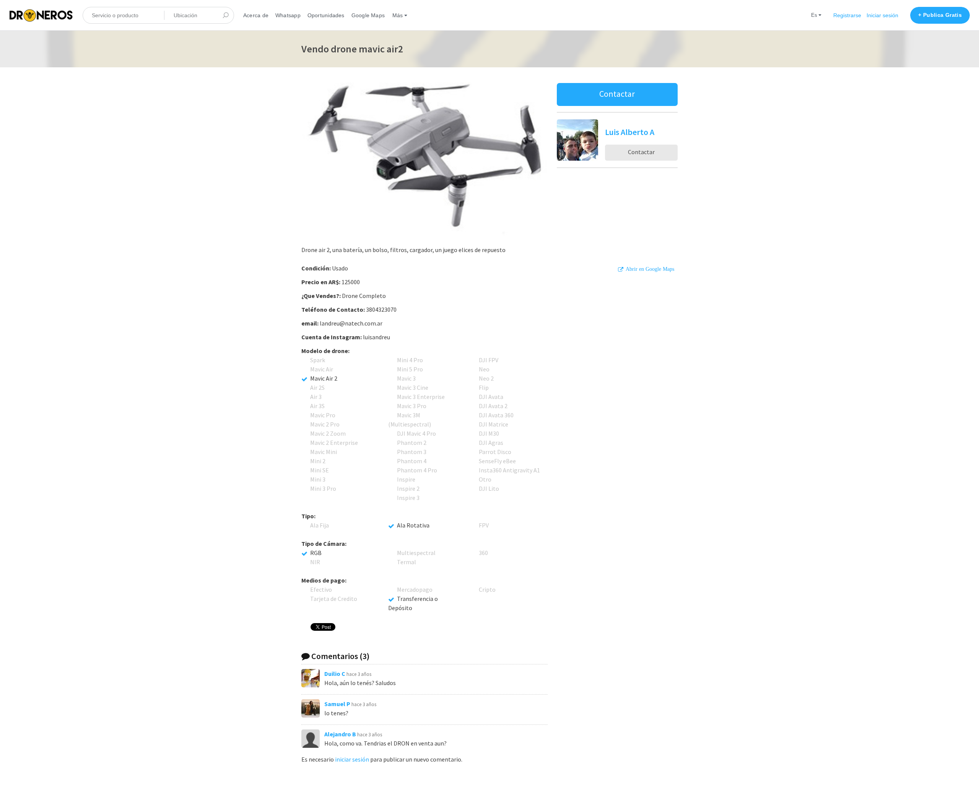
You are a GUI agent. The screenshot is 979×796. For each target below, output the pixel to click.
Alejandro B (340, 734)
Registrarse (847, 15)
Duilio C (334, 673)
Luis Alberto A (629, 132)
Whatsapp (288, 15)
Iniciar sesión (882, 15)
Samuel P (337, 704)
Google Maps (368, 15)
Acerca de (255, 15)
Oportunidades (326, 15)
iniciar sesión (352, 759)
